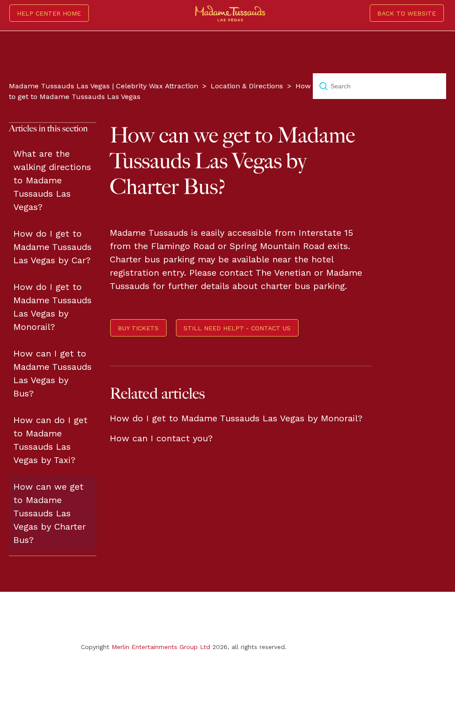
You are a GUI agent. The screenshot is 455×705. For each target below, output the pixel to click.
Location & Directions (247, 86)
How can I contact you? (161, 438)
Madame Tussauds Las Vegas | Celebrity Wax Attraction (103, 86)
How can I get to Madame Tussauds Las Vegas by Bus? (52, 373)
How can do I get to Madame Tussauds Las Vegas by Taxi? (50, 440)
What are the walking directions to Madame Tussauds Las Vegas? (52, 180)
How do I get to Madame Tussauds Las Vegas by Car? (52, 246)
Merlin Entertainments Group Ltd (161, 646)
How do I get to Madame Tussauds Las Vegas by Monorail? (52, 306)
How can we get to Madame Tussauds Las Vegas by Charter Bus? (49, 513)
